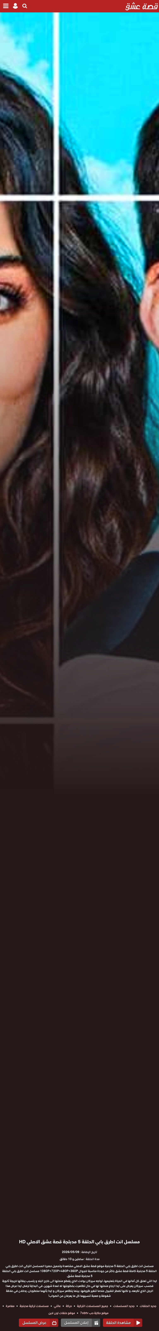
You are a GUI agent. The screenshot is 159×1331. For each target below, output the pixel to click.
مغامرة (10, 1305)
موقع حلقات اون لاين (61, 1313)
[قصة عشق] (141, 6)
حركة (69, 1305)
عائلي (57, 1305)
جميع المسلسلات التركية (92, 1305)
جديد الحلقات (148, 1305)
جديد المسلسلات (124, 1305)
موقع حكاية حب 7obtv (94, 1313)
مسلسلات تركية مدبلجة (34, 1305)
